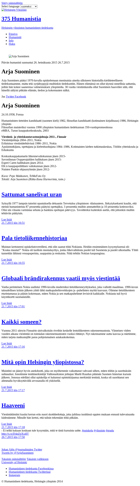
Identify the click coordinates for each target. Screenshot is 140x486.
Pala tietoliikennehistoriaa (34, 238)
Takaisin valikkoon (37, 459)
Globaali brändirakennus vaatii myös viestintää (60, 278)
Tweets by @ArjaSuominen (17, 452)
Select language (10, 6)
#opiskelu (87, 430)
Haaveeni (13, 405)
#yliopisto (99, 430)
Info (11, 40)
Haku (12, 43)
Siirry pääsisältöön (12, 3)
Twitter (38, 449)
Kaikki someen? (21, 321)
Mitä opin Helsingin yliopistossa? (42, 362)
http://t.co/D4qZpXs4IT (15, 433)
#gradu (110, 430)
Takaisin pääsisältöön (13, 459)
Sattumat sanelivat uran (31, 194)
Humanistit (15, 37)
